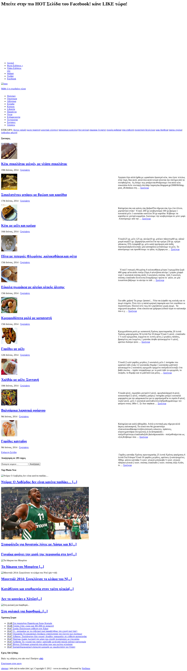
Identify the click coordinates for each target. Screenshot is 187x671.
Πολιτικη (11, 96)
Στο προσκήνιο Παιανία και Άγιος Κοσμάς (29, 623)
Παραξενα (12, 112)
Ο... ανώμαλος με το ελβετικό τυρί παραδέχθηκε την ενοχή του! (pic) (42, 631)
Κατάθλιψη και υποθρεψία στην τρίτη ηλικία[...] (37, 589)
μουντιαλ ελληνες (49, 130)
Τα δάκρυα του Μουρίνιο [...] (22, 567)
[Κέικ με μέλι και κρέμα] (9, 220)
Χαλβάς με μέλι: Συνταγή (20, 379)
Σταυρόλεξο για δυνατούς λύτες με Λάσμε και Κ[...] (39, 544)
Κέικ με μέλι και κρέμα (18, 225)
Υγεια (9, 114)
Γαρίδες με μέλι (12, 349)
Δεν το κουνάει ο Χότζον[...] (21, 599)
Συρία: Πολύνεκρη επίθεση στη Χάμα (27, 628)
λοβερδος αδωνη (9, 132)
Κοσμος (11, 106)
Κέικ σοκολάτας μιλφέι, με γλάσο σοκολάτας (34, 164)
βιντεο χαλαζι (19, 130)
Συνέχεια (144, 188)
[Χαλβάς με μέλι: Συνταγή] (9, 374)
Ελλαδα (10, 104)
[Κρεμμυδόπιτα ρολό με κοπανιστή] (9, 312)
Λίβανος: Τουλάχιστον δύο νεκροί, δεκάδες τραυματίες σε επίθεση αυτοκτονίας (47, 636)
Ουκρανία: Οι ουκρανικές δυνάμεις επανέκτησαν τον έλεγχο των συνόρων (44, 634)
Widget (10, 73)
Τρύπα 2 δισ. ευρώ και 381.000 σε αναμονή (30, 626)
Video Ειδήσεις (14, 69)
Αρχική (10, 63)
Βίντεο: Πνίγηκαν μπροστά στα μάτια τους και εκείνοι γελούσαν (40, 644)
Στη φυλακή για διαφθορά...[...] (24, 611)
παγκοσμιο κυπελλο (68, 130)
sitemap (4, 668)
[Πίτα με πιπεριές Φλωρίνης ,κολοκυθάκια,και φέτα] (9, 250)
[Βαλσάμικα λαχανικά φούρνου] (9, 404)
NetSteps (86, 668)
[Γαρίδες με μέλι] (9, 343)
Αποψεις (11, 125)
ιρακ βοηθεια (162, 130)
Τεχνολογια (12, 119)
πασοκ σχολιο (175, 130)
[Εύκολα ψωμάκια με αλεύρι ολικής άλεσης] (9, 281)
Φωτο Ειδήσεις (15, 65)
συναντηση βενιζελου (145, 130)
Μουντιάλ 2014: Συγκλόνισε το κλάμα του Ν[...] (36, 579)
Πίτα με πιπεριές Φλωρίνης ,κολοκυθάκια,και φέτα (39, 256)
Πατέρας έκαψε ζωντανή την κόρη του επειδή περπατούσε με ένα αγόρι (43, 639)
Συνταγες (11, 122)
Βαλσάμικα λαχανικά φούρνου (23, 410)
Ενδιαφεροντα (13, 117)
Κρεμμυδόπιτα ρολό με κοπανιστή (26, 318)
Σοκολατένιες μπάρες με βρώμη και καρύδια (34, 195)
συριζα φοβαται (114, 130)
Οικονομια (12, 98)
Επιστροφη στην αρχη (11, 663)
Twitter (10, 76)
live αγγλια (83, 130)
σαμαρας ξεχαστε (97, 130)
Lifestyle (11, 109)
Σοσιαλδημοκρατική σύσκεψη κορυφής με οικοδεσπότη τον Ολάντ (41, 647)
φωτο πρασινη (33, 130)
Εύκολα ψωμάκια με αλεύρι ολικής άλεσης (32, 287)
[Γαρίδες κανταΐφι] (9, 435)
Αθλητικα (11, 101)
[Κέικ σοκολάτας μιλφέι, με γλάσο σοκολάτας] (9, 158)
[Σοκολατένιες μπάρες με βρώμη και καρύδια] (9, 189)
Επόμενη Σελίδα (9, 452)
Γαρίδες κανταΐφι (14, 441)
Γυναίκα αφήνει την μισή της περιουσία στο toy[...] (39, 554)
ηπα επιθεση (128, 130)
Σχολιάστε (25, 170)
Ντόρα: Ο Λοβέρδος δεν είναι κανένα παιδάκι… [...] (39, 482)
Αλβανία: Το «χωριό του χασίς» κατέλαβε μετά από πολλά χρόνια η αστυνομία (46, 641)
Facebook (11, 78)
